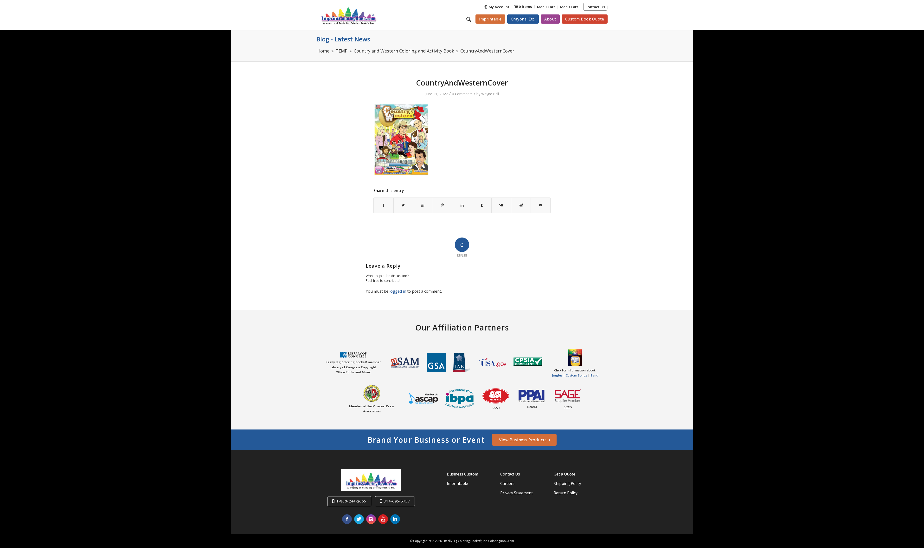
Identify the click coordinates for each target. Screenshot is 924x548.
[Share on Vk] (501, 205)
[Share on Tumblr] (482, 205)
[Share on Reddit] (521, 205)
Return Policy (566, 492)
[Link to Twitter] (359, 519)
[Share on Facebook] (383, 205)
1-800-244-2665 (351, 501)
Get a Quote (564, 474)
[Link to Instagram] (371, 519)
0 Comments (462, 93)
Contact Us (595, 6)
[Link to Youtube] (383, 519)
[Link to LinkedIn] (395, 519)
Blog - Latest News (343, 39)
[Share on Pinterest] (442, 205)
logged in (397, 291)
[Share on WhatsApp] (423, 205)
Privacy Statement (516, 492)
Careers (507, 483)
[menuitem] (496, 7)
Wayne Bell (490, 93)
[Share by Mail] (540, 205)
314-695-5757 (397, 501)
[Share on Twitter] (403, 205)
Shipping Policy (567, 483)
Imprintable (457, 483)
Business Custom (462, 474)
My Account (499, 6)
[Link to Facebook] (347, 519)
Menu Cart (546, 6)
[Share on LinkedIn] (462, 205)
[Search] (469, 19)
